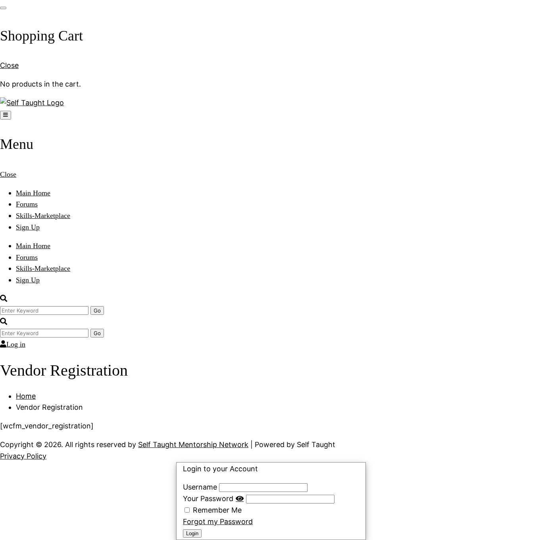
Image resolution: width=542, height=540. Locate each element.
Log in (15, 344)
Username (200, 487)
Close (9, 65)
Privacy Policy (23, 456)
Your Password (208, 498)
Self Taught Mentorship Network (193, 444)
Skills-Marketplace (43, 216)
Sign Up (28, 227)
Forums (27, 204)
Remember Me (216, 510)
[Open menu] (5, 115)
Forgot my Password (218, 521)
